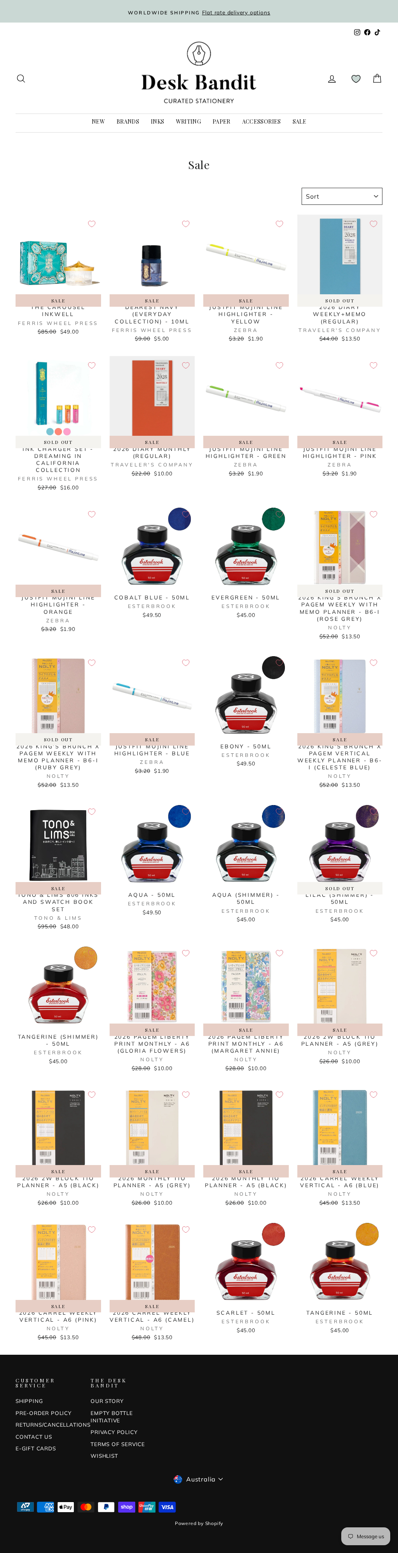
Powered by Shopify (199, 1523)
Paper (221, 121)
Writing (188, 121)
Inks (157, 121)
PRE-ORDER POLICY (44, 1413)
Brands (128, 121)
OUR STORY (107, 1401)
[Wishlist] (356, 79)
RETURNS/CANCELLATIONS (53, 1424)
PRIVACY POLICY (114, 1432)
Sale (299, 121)
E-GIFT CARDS (36, 1448)
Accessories (261, 121)
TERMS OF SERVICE (118, 1444)
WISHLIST (104, 1455)
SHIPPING (29, 1401)
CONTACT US (34, 1436)
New (98, 121)
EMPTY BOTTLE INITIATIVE (112, 1417)
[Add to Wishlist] (91, 224)
